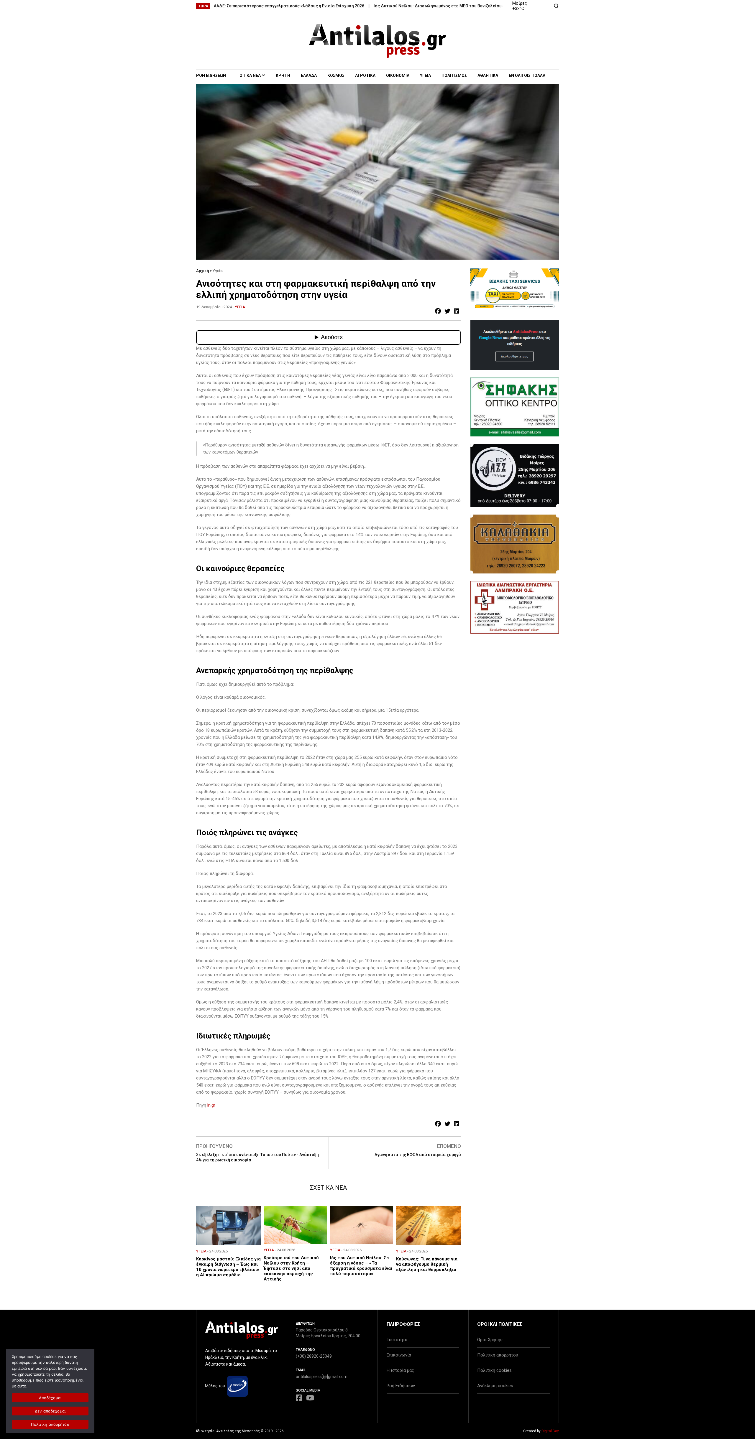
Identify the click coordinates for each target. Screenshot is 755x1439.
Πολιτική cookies (494, 1370)
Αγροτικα (365, 75)
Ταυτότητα (397, 1339)
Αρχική (202, 270)
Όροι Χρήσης (490, 1339)
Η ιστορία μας (400, 1370)
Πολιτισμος (454, 75)
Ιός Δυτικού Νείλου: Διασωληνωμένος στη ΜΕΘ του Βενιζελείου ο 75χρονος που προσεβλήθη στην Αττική (438, 6)
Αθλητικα (487, 75)
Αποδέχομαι (50, 1397)
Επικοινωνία (399, 1355)
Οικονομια (397, 75)
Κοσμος (335, 75)
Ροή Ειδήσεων (401, 1385)
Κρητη (283, 75)
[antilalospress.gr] (377, 41)
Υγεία (218, 270)
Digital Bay (550, 1431)
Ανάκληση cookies (495, 1385)
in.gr (211, 1105)
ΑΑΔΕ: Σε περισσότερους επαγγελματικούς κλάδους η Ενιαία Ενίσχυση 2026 (248, 6)
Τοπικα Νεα (249, 75)
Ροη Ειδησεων (211, 75)
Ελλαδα (309, 75)
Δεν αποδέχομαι (50, 1411)
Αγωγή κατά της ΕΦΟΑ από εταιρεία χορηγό (418, 1154)
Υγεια (425, 75)
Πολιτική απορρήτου (497, 1355)
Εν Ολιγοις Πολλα (527, 75)
